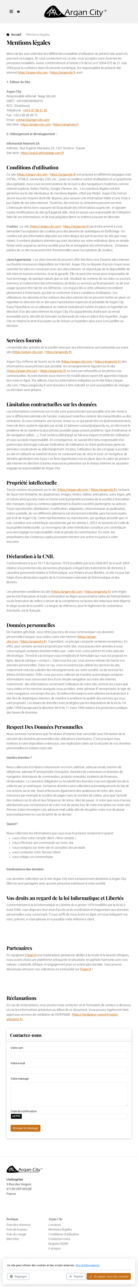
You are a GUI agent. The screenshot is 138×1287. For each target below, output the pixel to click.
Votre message (20, 1078)
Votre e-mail (18, 1063)
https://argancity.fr (62, 72)
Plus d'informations (87, 1265)
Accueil (16, 34)
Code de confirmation (24, 1111)
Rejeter (79, 1276)
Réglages (21, 1276)
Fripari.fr (30, 955)
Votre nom (17, 1048)
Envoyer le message (25, 1128)
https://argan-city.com (33, 72)
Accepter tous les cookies (111, 1276)
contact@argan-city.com (32, 120)
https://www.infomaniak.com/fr (42, 153)
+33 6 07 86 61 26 (35, 110)
